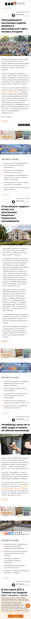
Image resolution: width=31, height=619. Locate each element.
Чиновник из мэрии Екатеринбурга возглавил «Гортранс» (16, 571)
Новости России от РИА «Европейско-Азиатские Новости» (11, 4)
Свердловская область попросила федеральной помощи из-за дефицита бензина (16, 383)
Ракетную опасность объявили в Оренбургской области (15, 407)
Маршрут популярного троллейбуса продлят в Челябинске (12, 560)
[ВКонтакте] (19, 125)
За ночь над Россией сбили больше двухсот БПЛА (16, 188)
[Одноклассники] (21, 125)
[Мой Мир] (26, 125)
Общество (5, 121)
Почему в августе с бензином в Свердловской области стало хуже (16, 402)
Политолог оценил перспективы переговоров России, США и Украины (15, 553)
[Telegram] (24, 125)
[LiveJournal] (29, 125)
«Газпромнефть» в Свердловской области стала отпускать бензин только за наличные (16, 177)
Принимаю (15, 616)
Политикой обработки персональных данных (15, 612)
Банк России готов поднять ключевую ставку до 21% (14, 171)
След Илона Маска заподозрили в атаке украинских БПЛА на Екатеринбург (16, 165)
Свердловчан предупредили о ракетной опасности (15, 566)
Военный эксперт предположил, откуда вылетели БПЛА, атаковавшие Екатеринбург (15, 546)
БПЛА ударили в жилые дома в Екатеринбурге (15, 389)
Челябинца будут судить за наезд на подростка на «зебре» (16, 183)
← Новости (5, 8)
